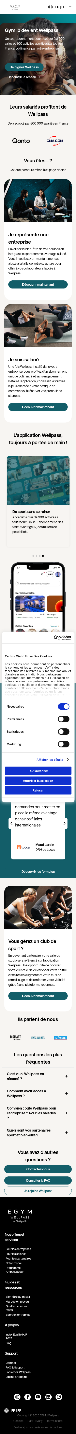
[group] (26, 141)
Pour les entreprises (18, 1249)
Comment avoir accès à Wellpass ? (26, 1093)
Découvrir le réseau (22, 77)
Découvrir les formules (38, 871)
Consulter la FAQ (38, 1180)
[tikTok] (59, 1397)
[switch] (63, 719)
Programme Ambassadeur (15, 1269)
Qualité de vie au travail (16, 1308)
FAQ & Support (15, 1367)
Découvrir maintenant (38, 284)
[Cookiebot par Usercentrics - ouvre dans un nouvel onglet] (54, 637)
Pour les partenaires (18, 1258)
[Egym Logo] (20, 1214)
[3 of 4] (40, 556)
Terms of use (55, 1421)
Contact (11, 1363)
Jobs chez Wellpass (18, 1372)
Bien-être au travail (18, 1297)
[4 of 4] (43, 556)
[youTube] (38, 1397)
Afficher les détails (49, 759)
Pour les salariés (16, 1254)
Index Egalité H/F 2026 (16, 1336)
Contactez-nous (38, 1169)
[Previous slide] (12, 823)
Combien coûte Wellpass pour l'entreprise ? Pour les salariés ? (31, 1112)
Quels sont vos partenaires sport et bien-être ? (29, 1133)
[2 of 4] (36, 556)
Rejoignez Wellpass (24, 67)
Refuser (38, 790)
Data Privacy (35, 1421)
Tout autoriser (38, 770)
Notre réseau (14, 1263)
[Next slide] (64, 823)
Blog (8, 1343)
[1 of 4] (33, 556)
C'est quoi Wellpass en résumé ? (25, 1076)
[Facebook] (27, 1397)
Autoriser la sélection (38, 780)
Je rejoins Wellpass (38, 1190)
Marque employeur (18, 1301)
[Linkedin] (48, 1397)
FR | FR (60, 7)
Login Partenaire (16, 1377)
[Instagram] (17, 1397)
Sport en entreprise (18, 1315)
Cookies (18, 1421)
